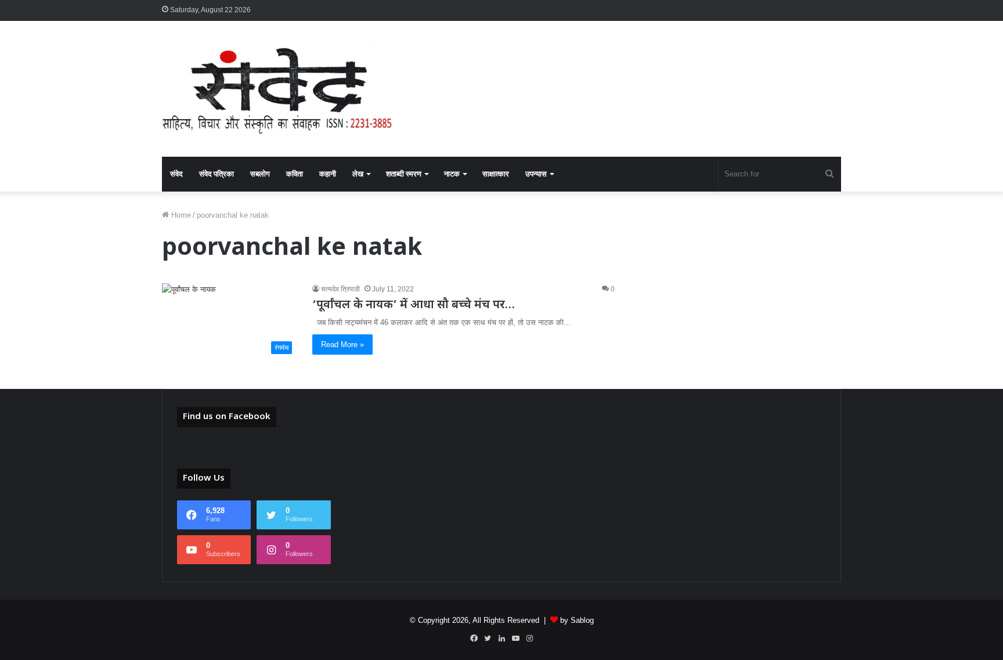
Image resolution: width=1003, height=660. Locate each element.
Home (180, 215)
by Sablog (577, 620)
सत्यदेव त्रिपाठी (340, 289)
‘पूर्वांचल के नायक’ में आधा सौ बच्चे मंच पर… (413, 305)
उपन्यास (536, 173)
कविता (294, 173)
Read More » (342, 344)
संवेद (176, 173)
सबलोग (260, 173)
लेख (357, 173)
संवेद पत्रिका (216, 173)
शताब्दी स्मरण (403, 173)
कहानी (327, 173)
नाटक (452, 173)
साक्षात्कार (495, 173)
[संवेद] (278, 89)
